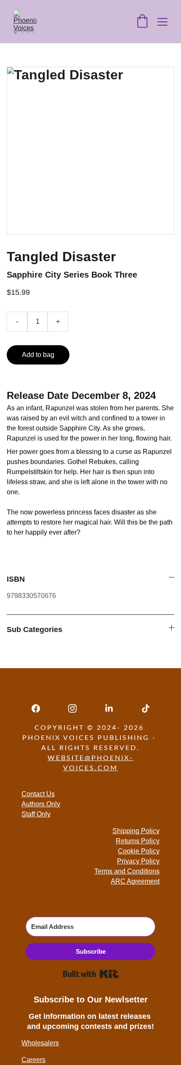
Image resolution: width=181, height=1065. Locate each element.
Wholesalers (40, 1043)
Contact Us (38, 793)
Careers (33, 1059)
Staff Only (36, 814)
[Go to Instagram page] (76, 708)
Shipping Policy (136, 830)
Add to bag (38, 354)
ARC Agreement (135, 881)
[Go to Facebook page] (40, 708)
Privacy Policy (138, 861)
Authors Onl (39, 804)
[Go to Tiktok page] (145, 708)
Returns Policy (138, 841)
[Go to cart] (142, 22)
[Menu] (162, 22)
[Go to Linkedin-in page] (113, 708)
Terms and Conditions (127, 871)
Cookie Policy (139, 851)
